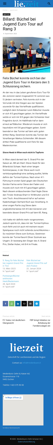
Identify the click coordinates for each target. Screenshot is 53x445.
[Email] (24, 303)
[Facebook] (5, 303)
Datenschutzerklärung (26, 442)
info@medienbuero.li (32, 362)
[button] (4, 3)
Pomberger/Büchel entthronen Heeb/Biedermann (11, 278)
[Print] (30, 303)
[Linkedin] (18, 303)
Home (5, 10)
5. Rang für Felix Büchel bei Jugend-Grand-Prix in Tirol (13, 263)
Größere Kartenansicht (11, 428)
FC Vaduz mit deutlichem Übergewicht (14, 321)
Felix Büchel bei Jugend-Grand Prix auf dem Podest (36, 263)
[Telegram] (36, 303)
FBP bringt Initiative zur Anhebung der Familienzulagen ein (40, 323)
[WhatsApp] (11, 303)
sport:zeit (13, 10)
